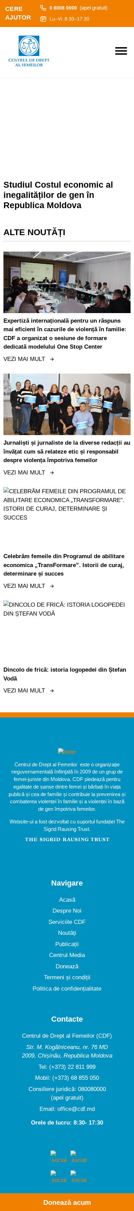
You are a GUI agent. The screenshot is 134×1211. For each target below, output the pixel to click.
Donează (67, 966)
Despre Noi (67, 910)
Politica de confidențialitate (67, 988)
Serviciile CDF (67, 922)
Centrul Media (67, 955)
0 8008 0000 (78, 8)
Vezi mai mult (24, 359)
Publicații (67, 944)
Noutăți (67, 933)
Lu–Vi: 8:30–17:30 (69, 19)
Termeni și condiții (67, 977)
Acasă (67, 900)
